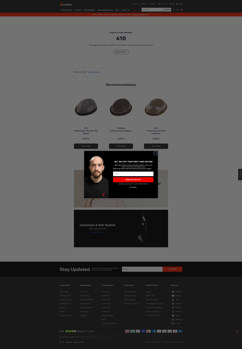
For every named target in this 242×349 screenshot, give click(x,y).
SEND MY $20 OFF (133, 180)
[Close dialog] (155, 153)
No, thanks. (133, 187)
